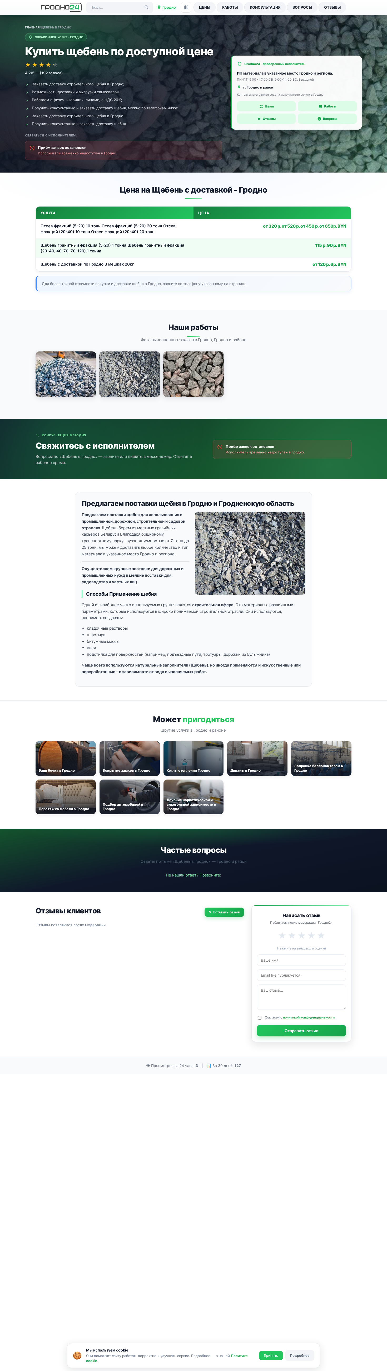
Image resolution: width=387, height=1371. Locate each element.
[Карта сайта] (186, 7)
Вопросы (302, 7)
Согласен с (300, 1017)
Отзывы (332, 7)
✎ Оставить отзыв (224, 912)
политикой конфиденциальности (309, 1017)
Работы (230, 7)
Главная (32, 27)
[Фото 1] (66, 374)
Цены (204, 7)
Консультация (265, 7)
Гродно (169, 7)
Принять (271, 1356)
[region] (193, 239)
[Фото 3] (193, 374)
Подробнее (300, 1355)
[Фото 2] (129, 374)
